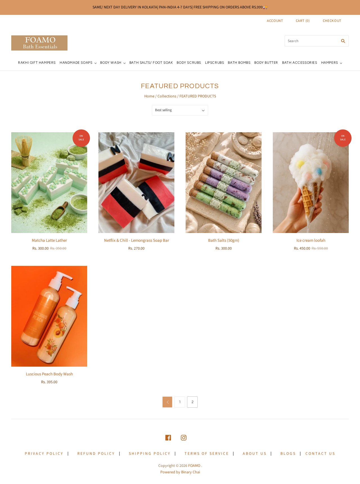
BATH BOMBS (239, 63)
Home (149, 96)
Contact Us (320, 453)
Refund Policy (96, 453)
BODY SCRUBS (189, 63)
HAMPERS (329, 63)
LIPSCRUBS (214, 63)
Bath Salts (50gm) (223, 240)
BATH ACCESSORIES (299, 63)
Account (275, 20)
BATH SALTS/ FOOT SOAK (151, 63)
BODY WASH (110, 63)
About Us (255, 453)
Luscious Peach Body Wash (49, 374)
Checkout (332, 20)
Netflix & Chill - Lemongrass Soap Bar (136, 240)
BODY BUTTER (266, 63)
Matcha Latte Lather (49, 240)
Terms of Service (206, 453)
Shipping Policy (150, 453)
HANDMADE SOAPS (76, 63)
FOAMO (194, 466)
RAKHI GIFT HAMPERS (37, 63)
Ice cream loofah (310, 240)
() (303, 20)
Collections (167, 96)
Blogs (288, 453)
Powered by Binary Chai (180, 472)
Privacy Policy (44, 453)
